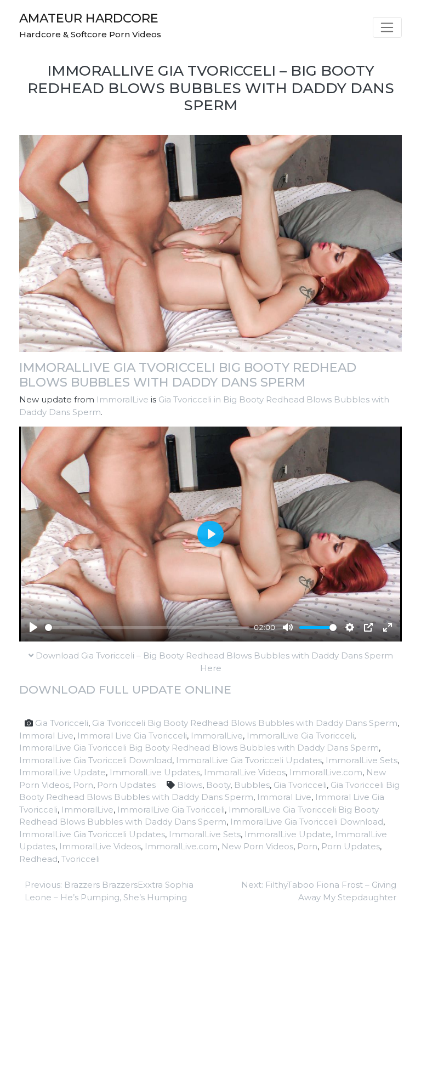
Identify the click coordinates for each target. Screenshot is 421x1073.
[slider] (147, 627)
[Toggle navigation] (387, 27)
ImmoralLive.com (325, 772)
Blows (189, 785)
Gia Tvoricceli (61, 723)
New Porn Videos (257, 846)
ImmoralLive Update (62, 772)
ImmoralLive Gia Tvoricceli (300, 735)
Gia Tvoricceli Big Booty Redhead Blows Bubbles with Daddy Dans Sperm (244, 723)
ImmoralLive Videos (245, 772)
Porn (83, 785)
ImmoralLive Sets (361, 760)
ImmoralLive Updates (155, 772)
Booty (218, 785)
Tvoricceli (80, 859)
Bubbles (252, 785)
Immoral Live (46, 735)
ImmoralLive (122, 399)
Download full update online (125, 689)
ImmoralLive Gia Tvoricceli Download (95, 760)
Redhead (38, 859)
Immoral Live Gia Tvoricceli (132, 735)
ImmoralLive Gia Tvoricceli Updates (249, 760)
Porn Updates (126, 785)
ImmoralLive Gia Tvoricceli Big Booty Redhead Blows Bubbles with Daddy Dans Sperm (187, 375)
